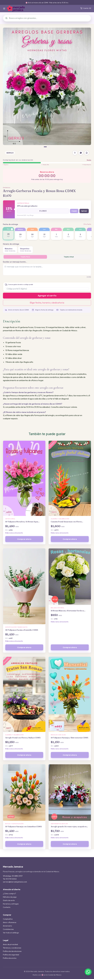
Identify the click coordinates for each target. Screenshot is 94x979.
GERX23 (9, 153)
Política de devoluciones (12, 951)
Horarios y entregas (11, 904)
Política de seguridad (11, 955)
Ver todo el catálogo (11, 933)
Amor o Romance (9, 922)
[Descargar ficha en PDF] (86, 152)
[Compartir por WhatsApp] (80, 152)
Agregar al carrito (47, 295)
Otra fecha (87, 224)
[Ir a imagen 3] (49, 146)
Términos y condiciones (12, 948)
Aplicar (84, 211)
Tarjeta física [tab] (25, 257)
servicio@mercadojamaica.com (15, 882)
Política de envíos (9, 958)
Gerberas (6, 187)
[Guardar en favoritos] (74, 152)
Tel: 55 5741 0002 (10, 879)
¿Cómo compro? (9, 893)
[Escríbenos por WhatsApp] (88, 971)
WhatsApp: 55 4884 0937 (13, 876)
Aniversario (7, 926)
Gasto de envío (9, 900)
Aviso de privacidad (10, 944)
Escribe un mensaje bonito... (15, 262)
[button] (43, 211)
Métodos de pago (10, 897)
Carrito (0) (87, 8)
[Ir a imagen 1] (45, 146)
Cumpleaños (8, 919)
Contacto (6, 907)
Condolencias (8, 929)
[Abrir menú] (4, 8)
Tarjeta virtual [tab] (69, 257)
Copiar (74, 211)
